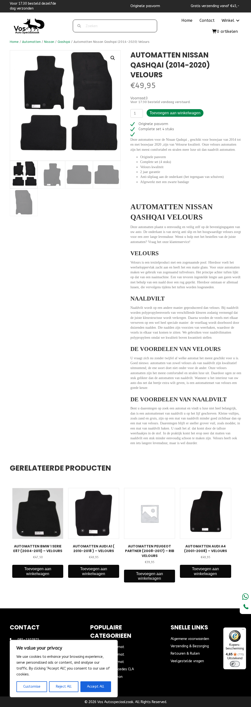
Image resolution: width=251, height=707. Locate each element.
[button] (237, 20)
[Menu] (243, 630)
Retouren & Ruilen (185, 653)
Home (186, 20)
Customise (31, 686)
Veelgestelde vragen (187, 661)
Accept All (95, 686)
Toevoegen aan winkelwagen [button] (37, 571)
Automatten (31, 42)
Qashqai (64, 42)
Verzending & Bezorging (190, 646)
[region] (64, 668)
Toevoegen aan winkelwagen (175, 113)
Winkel (228, 20)
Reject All (64, 686)
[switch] (235, 664)
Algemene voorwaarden (190, 639)
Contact (207, 20)
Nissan (49, 42)
